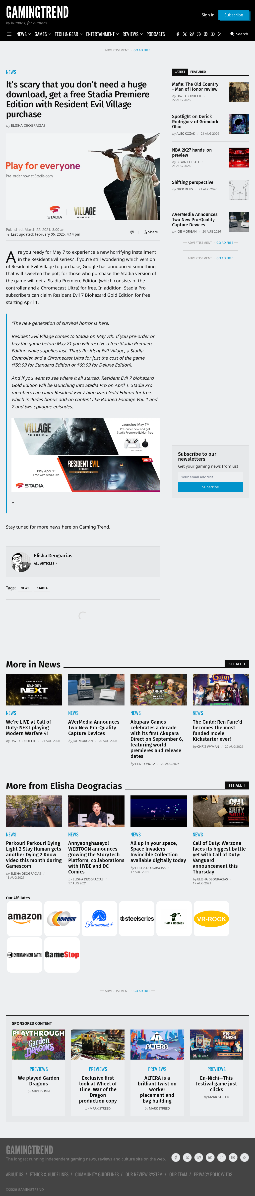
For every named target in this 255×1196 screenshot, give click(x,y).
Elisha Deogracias (28, 125)
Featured (198, 71)
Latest (180, 71)
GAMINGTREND (31, 1189)
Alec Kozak (186, 133)
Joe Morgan (187, 231)
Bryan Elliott (188, 162)
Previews (39, 1068)
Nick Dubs (185, 189)
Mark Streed (100, 1108)
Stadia (42, 588)
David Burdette (189, 96)
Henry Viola (145, 763)
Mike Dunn (41, 1091)
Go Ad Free (141, 50)
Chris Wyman (208, 746)
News (11, 72)
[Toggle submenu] (30, 34)
